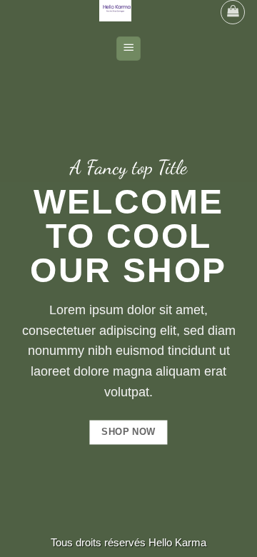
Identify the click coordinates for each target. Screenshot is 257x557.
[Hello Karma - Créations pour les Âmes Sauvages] (115, 10)
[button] (233, 12)
